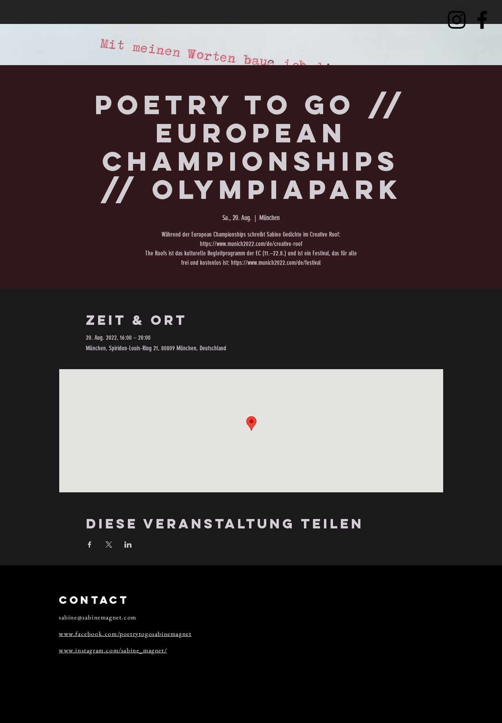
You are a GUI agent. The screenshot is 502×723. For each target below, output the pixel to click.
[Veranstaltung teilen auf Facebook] (89, 544)
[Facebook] (482, 20)
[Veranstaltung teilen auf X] (109, 544)
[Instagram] (457, 20)
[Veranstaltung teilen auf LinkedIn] (128, 544)
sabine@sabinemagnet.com (97, 617)
